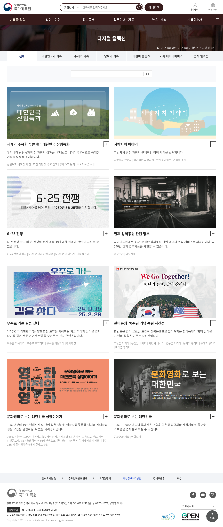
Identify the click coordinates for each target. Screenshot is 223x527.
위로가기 (212, 516)
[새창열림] (168, 515)
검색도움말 (159, 478)
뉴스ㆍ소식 (159, 19)
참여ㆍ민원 (53, 19)
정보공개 (88, 19)
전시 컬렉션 (201, 56)
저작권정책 (105, 478)
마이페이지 (195, 9)
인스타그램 (212, 495)
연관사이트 (188, 506)
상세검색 (153, 7)
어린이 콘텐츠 (141, 56)
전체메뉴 (217, 19)
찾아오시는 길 (49, 478)
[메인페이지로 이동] (17, 7)
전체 (22, 56)
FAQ (179, 478)
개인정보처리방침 (132, 478)
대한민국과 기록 (52, 56)
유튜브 (203, 495)
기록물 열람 (17, 19)
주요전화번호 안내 (77, 478)
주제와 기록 (81, 56)
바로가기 (106, 144)
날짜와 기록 (111, 56)
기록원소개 (194, 19)
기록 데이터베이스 (171, 56)
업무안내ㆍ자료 (124, 19)
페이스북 (193, 495)
